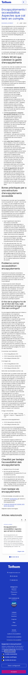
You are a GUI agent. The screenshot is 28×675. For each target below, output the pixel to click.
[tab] (10, 557)
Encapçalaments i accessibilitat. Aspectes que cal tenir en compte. (13, 529)
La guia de (7, 504)
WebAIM (12, 504)
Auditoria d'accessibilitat (14, 634)
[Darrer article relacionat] (22, 520)
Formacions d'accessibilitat (14, 640)
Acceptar (14, 672)
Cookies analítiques (11, 657)
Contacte (14, 625)
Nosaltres (14, 616)
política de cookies (10, 651)
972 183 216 (14, 576)
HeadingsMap (14, 499)
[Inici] (6, 2)
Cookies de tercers (10, 660)
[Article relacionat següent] (25, 520)
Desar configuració (14, 665)
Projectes (14, 619)
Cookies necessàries (11, 654)
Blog (14, 622)
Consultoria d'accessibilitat (14, 637)
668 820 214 (14, 580)
